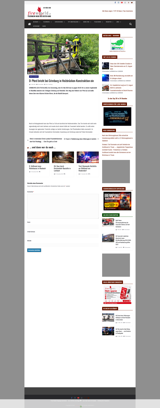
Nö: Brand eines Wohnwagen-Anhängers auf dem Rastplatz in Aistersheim (123, 317)
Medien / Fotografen (34, 76)
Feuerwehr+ (46, 22)
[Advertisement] (116, 171)
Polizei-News (97, 22)
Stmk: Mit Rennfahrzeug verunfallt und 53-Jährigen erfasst (121, 77)
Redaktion (108, 22)
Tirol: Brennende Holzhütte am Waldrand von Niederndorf (87, 168)
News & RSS (86, 22)
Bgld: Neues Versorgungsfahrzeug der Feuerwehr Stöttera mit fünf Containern (123, 223)
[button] (39, 22)
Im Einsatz (35, 22)
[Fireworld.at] (29, 24)
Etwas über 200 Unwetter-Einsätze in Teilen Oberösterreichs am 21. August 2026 (121, 66)
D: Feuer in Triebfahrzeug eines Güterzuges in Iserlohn (80, 139)
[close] (81, 401)
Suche (44, 26)
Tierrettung (50, 84)
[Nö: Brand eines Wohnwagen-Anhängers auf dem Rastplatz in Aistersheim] (108, 319)
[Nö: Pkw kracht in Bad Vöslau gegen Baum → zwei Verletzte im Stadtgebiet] (108, 333)
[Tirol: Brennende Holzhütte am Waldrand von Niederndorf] (88, 152)
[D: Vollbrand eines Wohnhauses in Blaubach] (38, 152)
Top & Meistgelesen (73, 22)
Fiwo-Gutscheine (128, 11)
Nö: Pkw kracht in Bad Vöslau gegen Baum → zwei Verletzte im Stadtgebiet (123, 331)
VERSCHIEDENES (59, 22)
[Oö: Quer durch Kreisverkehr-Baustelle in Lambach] (63, 152)
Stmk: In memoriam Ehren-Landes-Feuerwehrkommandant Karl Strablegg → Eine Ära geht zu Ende (46, 140)
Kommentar (30, 191)
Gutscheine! (36, 26)
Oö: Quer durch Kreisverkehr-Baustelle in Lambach (62, 168)
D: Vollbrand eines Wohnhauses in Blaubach (37, 167)
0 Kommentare (40, 84)
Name (28, 222)
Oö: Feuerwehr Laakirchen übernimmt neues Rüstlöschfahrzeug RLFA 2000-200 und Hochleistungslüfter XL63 (123, 240)
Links (117, 22)
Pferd (47, 84)
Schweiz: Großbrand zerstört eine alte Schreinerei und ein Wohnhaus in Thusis (116, 152)
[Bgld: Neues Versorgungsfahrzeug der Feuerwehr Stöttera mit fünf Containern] (108, 225)
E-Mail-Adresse (31, 231)
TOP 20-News (117, 11)
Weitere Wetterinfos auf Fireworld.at (117, 51)
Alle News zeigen (107, 11)
